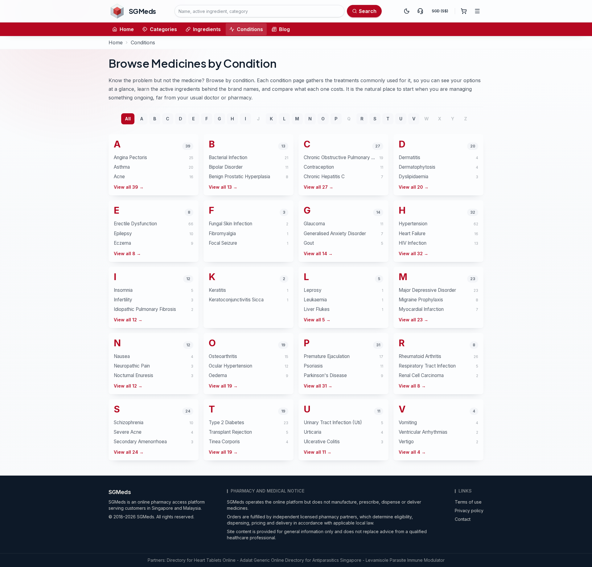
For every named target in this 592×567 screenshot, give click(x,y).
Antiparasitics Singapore (336, 560)
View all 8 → (127, 253)
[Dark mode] (407, 11)
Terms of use (468, 502)
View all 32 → (413, 253)
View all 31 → (318, 385)
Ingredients (207, 29)
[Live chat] (420, 11)
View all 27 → (318, 187)
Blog (284, 29)
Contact (463, 519)
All (128, 118)
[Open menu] (477, 11)
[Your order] (464, 11)
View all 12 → (128, 319)
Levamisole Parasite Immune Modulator (405, 560)
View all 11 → (317, 452)
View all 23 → (413, 319)
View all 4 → (412, 452)
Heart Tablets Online (215, 560)
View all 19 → (223, 385)
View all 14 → (318, 253)
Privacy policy (469, 510)
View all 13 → (223, 187)
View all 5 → (317, 319)
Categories (163, 29)
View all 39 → (129, 187)
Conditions (250, 29)
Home (127, 29)
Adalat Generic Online (262, 560)
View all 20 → (414, 187)
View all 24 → (129, 452)
